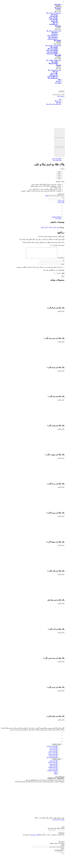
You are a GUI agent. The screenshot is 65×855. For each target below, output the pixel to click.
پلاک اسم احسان (53, 755)
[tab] (56, 744)
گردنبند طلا (58, 100)
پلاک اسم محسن (53, 754)
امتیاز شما (61, 245)
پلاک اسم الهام (54, 765)
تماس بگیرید (60, 200)
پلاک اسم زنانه (57, 160)
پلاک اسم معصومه (52, 770)
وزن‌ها (62, 195)
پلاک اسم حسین (53, 751)
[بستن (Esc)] (63, 852)
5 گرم (54, 227)
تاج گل (56, 772)
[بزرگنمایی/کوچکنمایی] (58, 852)
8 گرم (42, 227)
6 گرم (50, 227)
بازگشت (58, 9)
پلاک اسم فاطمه (53, 767)
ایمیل (62, 264)
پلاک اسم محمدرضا (52, 757)
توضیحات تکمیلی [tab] (56, 216)
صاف (46, 195)
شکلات (56, 773)
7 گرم (46, 227)
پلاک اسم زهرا (54, 747)
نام (63, 260)
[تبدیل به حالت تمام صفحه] (60, 852)
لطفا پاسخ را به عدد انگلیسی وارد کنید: (53, 270)
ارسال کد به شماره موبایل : (56, 843)
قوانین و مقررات (35, 834)
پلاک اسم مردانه (56, 158)
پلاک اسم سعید (53, 760)
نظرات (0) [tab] (58, 218)
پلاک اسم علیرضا (53, 762)
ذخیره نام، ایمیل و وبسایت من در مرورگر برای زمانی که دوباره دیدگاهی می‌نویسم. (39, 267)
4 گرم (58, 227)
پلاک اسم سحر (53, 764)
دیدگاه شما (60, 257)
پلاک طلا (58, 102)
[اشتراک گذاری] (62, 852)
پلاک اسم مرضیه (53, 752)
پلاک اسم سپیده (53, 768)
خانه (60, 99)
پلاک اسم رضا (54, 749)
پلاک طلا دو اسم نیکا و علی (53, 104)
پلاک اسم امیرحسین (52, 746)
